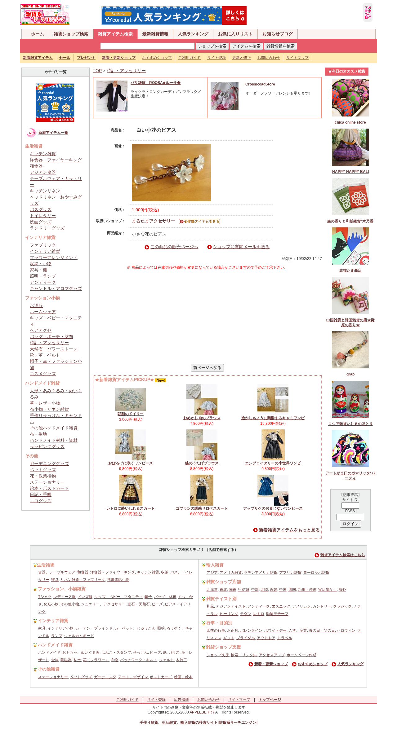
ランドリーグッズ (47, 228)
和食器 (36, 166)
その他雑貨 (49, 668)
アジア (212, 572)
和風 (210, 606)
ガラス (174, 652)
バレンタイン (251, 630)
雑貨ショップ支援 (223, 646)
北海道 (212, 589)
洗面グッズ (40, 221)
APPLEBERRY (202, 712)
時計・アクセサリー (49, 342)
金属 (55, 660)
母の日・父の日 (322, 630)
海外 (342, 589)
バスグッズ (40, 209)
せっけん (140, 652)
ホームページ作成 (301, 655)
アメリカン (301, 606)
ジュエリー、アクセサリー (103, 604)
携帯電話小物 (118, 579)
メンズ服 (85, 597)
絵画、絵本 (183, 677)
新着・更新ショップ (271, 664)
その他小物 (69, 604)
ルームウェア (43, 311)
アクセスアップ (272, 655)
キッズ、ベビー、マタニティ (118, 597)
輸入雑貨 (215, 564)
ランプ (56, 636)
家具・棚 (38, 269)
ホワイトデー (275, 630)
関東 (232, 589)
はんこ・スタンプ (116, 652)
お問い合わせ (268, 57)
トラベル (284, 638)
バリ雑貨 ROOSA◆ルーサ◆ (156, 83)
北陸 (264, 589)
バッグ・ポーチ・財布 (51, 336)
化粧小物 (51, 604)
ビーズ (157, 604)
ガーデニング (105, 677)
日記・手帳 (40, 494)
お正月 (232, 630)
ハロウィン (346, 630)
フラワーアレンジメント (54, 257)
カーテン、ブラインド (94, 628)
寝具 (55, 579)
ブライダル (245, 638)
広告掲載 (181, 699)
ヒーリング (229, 614)
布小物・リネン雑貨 (49, 409)
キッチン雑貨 (43, 153)
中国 (283, 589)
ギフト (228, 638)
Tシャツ (44, 597)
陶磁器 (66, 660)
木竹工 (181, 660)
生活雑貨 (45, 564)
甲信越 (243, 589)
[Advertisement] (207, 317)
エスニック (281, 606)
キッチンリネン (45, 190)
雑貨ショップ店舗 (223, 581)
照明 (161, 628)
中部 (255, 589)
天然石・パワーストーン (54, 348)
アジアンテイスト (231, 606)
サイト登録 (216, 57)
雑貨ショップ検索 (71, 33)
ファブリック (43, 245)
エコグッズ (40, 500)
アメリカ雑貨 (231, 572)
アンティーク (43, 282)
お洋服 (36, 305)
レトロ (258, 614)
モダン (245, 614)
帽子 (148, 597)
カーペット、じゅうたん (134, 628)
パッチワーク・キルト (138, 660)
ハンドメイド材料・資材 (54, 440)
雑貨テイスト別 (221, 598)
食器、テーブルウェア (56, 572)
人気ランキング (193, 33)
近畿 (273, 589)
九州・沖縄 (307, 589)
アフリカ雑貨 (290, 572)
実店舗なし (327, 589)
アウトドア (266, 638)
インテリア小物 (60, 628)
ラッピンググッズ (47, 446)
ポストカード (161, 677)
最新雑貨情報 (155, 33)
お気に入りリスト (235, 33)
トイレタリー (43, 215)
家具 (42, 628)
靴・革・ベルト (45, 355)
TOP (97, 70)
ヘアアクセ (40, 330)
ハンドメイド (49, 652)
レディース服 (64, 597)
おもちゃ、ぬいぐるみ (81, 652)
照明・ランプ (43, 276)
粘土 (77, 660)
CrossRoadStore (260, 84)
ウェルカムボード (79, 636)
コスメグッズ (43, 373)
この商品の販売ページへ (174, 246)
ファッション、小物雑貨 (62, 588)
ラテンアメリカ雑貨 (260, 572)
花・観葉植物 (43, 475)
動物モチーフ (277, 614)
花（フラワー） (96, 660)
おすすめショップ (157, 57)
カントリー (322, 606)
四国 (292, 589)
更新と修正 (241, 57)
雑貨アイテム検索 (115, 33)
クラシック (342, 606)
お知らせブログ (277, 33)
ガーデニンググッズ (49, 463)
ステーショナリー (47, 482)
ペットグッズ (43, 469)
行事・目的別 (219, 622)
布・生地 (38, 434)
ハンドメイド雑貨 (55, 644)
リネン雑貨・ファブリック (82, 579)
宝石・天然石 (138, 604)
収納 (164, 572)
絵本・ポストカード (49, 488)
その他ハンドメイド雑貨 (54, 427)
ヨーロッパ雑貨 (316, 572)
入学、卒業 (297, 630)
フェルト (166, 660)
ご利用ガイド (189, 57)
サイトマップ (297, 57)
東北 (223, 589)
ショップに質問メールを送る (241, 246)
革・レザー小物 (45, 403)
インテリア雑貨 (45, 251)
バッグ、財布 (165, 597)
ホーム (37, 33)
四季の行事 (216, 630)
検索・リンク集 (244, 655)
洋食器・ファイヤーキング (56, 159)
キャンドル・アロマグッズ (56, 288)
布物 (114, 660)
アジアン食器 (43, 172)
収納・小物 (40, 263)
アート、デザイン (133, 677)
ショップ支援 (218, 655)
